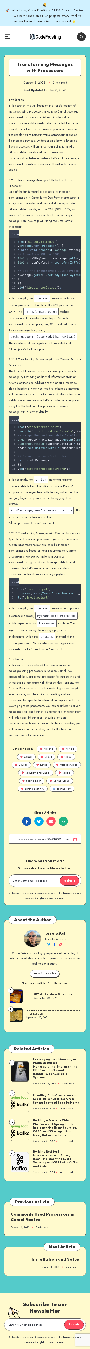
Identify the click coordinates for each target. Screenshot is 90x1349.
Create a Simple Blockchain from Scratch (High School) (52, 1012)
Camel (28, 756)
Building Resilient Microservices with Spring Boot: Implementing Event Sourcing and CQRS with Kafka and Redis (55, 1159)
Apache (48, 748)
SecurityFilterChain (37, 772)
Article (70, 748)
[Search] (81, 36)
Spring (66, 772)
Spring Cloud (62, 780)
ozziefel (55, 934)
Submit (69, 881)
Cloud (48, 756)
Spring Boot (33, 780)
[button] (80, 233)
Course (23, 764)
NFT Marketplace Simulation (53, 994)
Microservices (68, 764)
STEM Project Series (68, 10)
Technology (64, 788)
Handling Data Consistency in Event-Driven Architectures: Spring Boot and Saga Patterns (56, 1099)
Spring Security (34, 788)
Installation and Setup (55, 1259)
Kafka (44, 764)
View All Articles (44, 973)
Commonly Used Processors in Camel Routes (43, 1216)
